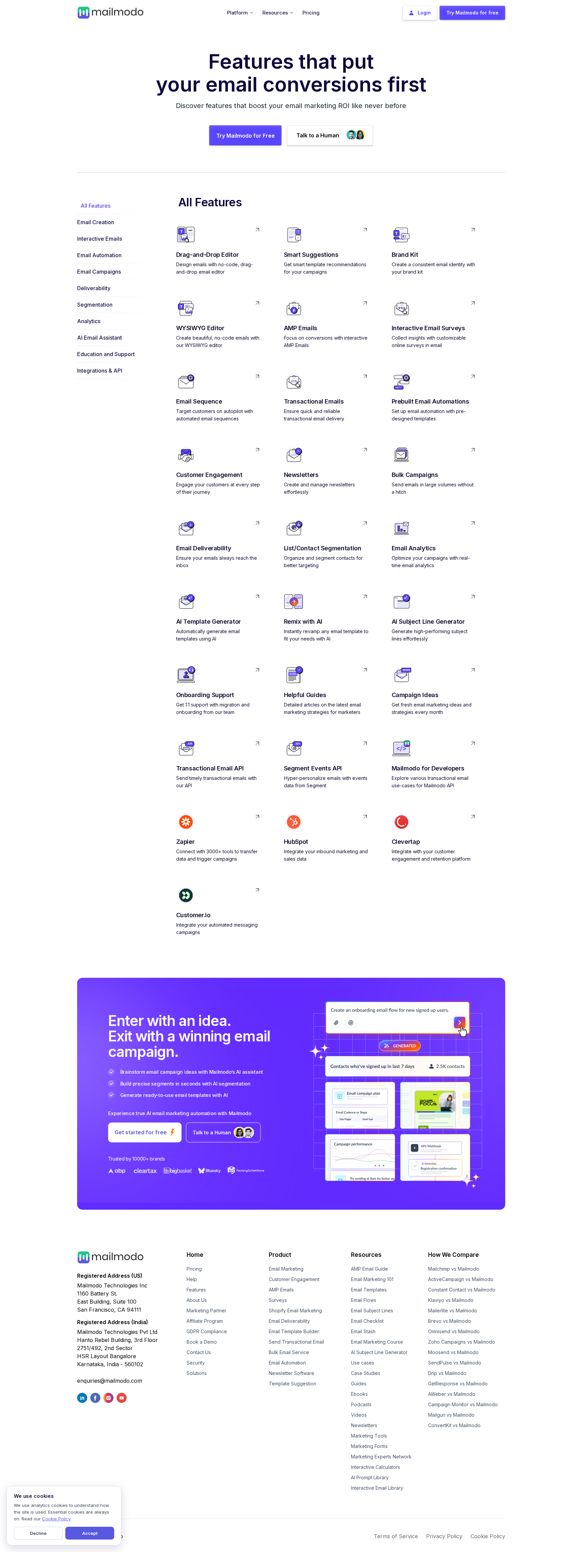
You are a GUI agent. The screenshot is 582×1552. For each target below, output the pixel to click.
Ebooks (359, 1394)
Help (192, 1279)
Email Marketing (286, 1269)
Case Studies (365, 1373)
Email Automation (287, 1363)
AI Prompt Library (370, 1477)
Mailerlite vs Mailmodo (452, 1310)
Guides (358, 1383)
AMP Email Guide (369, 1269)
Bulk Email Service (289, 1352)
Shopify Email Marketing (295, 1310)
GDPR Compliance (207, 1331)
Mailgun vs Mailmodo (451, 1415)
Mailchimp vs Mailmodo (453, 1269)
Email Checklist (367, 1321)
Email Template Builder (294, 1331)
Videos (359, 1415)
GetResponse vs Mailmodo (458, 1383)
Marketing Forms (369, 1446)
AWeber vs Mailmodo (451, 1394)
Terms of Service (396, 1536)
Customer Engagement (294, 1279)
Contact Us (199, 1352)
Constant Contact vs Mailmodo (461, 1289)
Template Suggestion (292, 1383)
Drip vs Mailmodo (447, 1373)
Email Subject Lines (372, 1310)
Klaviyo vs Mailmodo (451, 1300)
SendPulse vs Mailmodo (454, 1363)
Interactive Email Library (377, 1488)
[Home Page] (110, 12)
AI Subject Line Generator (379, 1352)
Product (280, 1254)
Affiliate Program (205, 1321)
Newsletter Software (291, 1373)
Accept (89, 1533)
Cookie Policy (488, 1536)
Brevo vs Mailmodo (449, 1321)
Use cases (362, 1363)
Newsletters (364, 1425)
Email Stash (363, 1331)
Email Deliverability (289, 1321)
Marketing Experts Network (381, 1456)
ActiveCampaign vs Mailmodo (460, 1279)
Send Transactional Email (296, 1342)
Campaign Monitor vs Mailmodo (463, 1404)
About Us (197, 1300)
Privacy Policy (444, 1536)
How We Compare (453, 1254)
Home (195, 1254)
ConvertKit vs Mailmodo (454, 1425)
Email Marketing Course (377, 1342)
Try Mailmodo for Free (245, 135)
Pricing (194, 1269)
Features (196, 1289)
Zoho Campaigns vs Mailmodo (461, 1342)
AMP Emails (281, 1289)
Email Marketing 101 (372, 1279)
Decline (38, 1533)
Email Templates (369, 1289)
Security (196, 1363)
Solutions (197, 1373)
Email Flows (363, 1300)
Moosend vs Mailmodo (453, 1352)
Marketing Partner (206, 1310)
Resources (366, 1254)
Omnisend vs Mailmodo (454, 1331)
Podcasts (361, 1404)
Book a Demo (202, 1342)
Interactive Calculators (375, 1467)
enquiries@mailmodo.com (109, 1380)
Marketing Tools (369, 1436)
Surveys (278, 1300)
